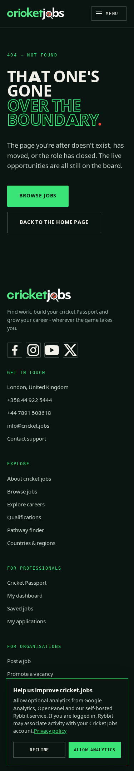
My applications (26, 621)
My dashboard (25, 596)
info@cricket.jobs (28, 426)
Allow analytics (94, 750)
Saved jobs (20, 609)
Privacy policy (50, 731)
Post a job (19, 661)
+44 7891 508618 (29, 413)
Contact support (26, 439)
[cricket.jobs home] (35, 14)
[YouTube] (51, 350)
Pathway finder (25, 530)
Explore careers (26, 504)
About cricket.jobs (29, 479)
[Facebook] (14, 350)
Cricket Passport (26, 583)
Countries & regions (31, 543)
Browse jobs (37, 195)
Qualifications (24, 517)
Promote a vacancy (30, 674)
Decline (39, 750)
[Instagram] (33, 350)
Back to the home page (54, 222)
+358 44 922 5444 (29, 400)
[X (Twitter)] (70, 350)
